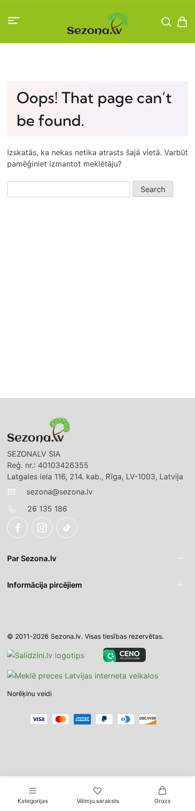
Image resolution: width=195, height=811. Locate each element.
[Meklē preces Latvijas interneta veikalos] (82, 675)
